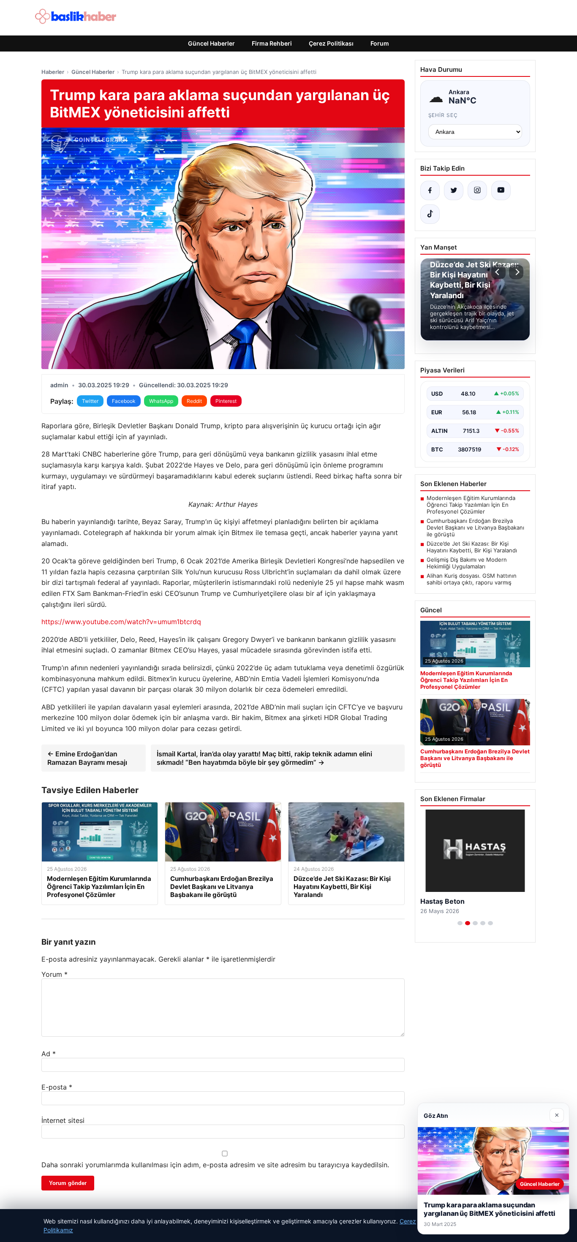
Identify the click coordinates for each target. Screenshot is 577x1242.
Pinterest (226, 401)
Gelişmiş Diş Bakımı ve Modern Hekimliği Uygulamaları (467, 563)
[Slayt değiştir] (460, 923)
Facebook (124, 401)
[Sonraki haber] (516, 272)
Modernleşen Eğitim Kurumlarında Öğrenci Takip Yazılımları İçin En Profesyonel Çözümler (471, 505)
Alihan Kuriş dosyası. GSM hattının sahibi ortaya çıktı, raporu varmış (472, 579)
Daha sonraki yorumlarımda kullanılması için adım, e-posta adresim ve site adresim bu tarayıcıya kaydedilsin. (215, 1164)
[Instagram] (477, 190)
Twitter (90, 401)
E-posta (56, 1087)
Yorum (54, 974)
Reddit (194, 401)
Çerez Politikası (331, 43)
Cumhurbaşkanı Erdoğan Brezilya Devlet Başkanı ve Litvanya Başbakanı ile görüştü (475, 527)
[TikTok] (430, 214)
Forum (379, 43)
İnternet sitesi (62, 1120)
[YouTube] (501, 190)
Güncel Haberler (211, 43)
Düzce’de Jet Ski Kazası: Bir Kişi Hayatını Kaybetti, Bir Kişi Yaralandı (472, 547)
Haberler (52, 71)
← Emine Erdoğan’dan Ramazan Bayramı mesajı (87, 758)
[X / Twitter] (453, 190)
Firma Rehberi (272, 43)
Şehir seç (443, 115)
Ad (48, 1053)
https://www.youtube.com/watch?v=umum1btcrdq (121, 621)
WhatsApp (161, 401)
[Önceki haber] (498, 272)
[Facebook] (430, 190)
